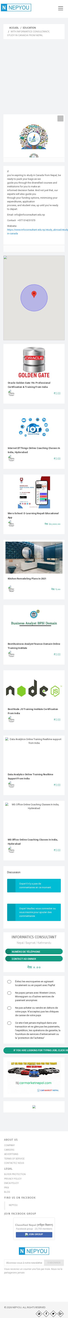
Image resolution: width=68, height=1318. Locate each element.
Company (9, 1145)
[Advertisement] (34, 78)
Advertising (11, 1154)
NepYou (13, 1205)
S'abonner (53, 1262)
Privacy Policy (13, 1179)
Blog (7, 1192)
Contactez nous (14, 1163)
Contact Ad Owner (24, 959)
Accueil (14, 27)
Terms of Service (14, 1158)
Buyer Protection (15, 1174)
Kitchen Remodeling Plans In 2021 (27, 578)
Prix (6, 1187)
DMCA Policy (11, 1183)
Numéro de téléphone (26, 952)
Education (29, 27)
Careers (9, 1150)
